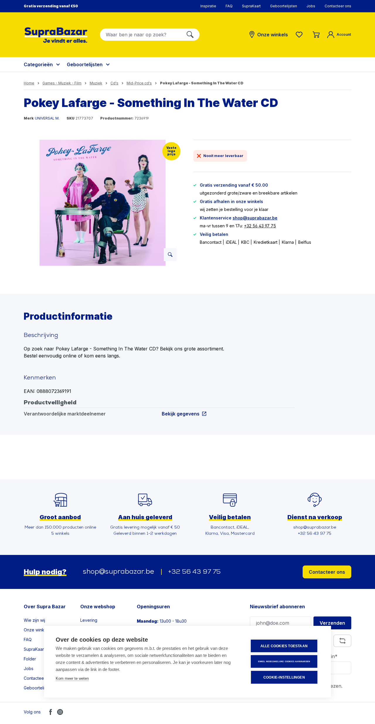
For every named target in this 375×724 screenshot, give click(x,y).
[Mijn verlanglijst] (300, 34)
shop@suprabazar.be (255, 217)
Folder (30, 658)
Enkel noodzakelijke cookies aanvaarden (284, 661)
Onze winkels (37, 629)
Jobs (310, 6)
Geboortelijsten (283, 6)
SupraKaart (251, 6)
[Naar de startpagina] (56, 35)
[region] (103, 203)
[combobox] (140, 34)
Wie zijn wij (34, 620)
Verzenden (332, 623)
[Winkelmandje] (316, 34)
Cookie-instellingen (284, 677)
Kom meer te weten (72, 678)
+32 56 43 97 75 (260, 225)
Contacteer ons (338, 6)
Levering (88, 620)
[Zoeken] (190, 34)
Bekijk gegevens (181, 413)
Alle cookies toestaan (284, 646)
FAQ (229, 6)
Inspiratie (208, 6)
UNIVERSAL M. (47, 118)
